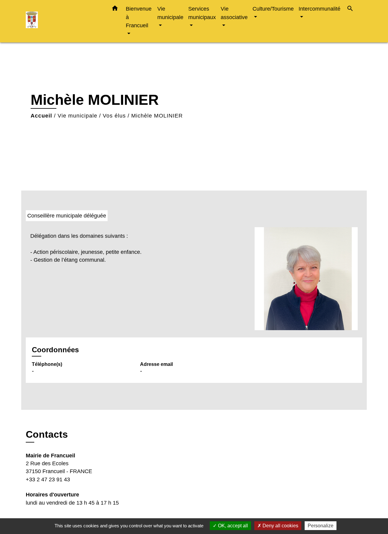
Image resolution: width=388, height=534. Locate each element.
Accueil (41, 116)
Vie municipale (77, 116)
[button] (114, 9)
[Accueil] (64, 21)
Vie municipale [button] (170, 12)
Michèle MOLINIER (157, 116)
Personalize (320, 525)
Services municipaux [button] (202, 12)
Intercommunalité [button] (319, 8)
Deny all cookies (279, 525)
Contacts (47, 434)
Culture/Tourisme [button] (273, 8)
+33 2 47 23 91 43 (48, 479)
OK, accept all (232, 525)
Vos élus (114, 116)
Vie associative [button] (234, 12)
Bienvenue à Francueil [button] (139, 16)
